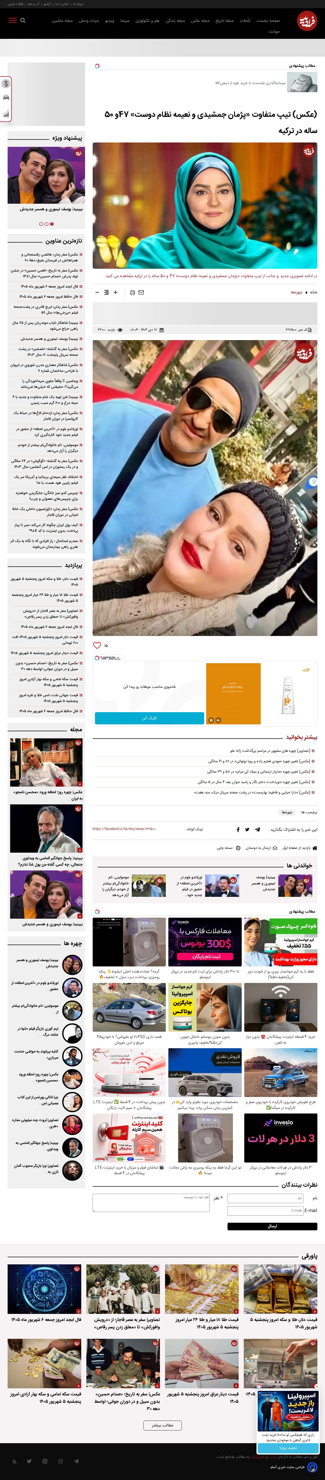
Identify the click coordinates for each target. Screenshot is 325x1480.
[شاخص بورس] (6, 115)
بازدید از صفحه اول (297, 848)
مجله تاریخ (225, 21)
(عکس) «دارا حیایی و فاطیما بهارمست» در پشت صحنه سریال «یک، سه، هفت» (252, 793)
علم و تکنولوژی (148, 21)
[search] (22, 21)
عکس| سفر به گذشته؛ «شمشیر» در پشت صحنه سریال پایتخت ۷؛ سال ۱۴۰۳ (48, 352)
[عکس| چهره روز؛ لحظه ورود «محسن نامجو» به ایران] (46, 762)
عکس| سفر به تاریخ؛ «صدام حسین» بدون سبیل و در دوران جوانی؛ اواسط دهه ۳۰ (46, 666)
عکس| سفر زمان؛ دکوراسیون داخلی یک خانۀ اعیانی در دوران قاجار (45, 512)
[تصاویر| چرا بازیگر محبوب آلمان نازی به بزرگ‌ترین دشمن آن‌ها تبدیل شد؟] (72, 1170)
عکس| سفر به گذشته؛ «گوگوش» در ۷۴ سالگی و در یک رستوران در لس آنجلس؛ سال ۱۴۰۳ (44, 464)
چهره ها (73, 943)
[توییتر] (247, 831)
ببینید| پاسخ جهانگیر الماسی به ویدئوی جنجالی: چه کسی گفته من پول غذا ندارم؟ (50, 861)
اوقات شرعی (15, 4)
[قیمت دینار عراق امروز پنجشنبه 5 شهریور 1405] (202, 1363)
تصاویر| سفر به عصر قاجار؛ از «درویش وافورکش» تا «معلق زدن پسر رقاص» (50, 614)
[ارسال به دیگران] (141, 293)
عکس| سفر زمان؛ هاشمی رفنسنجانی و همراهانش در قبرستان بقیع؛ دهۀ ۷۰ (49, 257)
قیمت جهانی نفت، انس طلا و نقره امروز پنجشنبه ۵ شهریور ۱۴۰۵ (48, 698)
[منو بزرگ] (13, 21)
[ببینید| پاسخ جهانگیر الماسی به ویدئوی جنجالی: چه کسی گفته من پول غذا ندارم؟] (46, 828)
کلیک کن (149, 718)
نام (315, 1198)
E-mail (310, 1210)
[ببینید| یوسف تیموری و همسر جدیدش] (295, 885)
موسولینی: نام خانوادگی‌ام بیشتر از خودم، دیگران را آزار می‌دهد (115, 886)
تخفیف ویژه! (288, 1448)
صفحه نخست (268, 21)
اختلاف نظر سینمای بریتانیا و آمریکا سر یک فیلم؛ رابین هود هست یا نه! (46, 480)
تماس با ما (62, 4)
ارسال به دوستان (258, 848)
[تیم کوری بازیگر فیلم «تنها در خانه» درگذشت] (72, 1033)
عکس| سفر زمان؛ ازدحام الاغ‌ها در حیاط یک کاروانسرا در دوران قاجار (45, 416)
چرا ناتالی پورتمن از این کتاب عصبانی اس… (37, 1100)
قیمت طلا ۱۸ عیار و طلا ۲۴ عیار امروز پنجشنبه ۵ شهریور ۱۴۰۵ (45, 598)
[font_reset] (106, 293)
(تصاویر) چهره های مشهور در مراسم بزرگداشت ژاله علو (270, 751)
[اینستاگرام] (60, 1462)
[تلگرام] (257, 831)
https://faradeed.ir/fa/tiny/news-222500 (124, 829)
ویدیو (109, 21)
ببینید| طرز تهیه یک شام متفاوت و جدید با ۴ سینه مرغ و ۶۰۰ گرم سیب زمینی (45, 400)
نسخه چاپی (224, 848)
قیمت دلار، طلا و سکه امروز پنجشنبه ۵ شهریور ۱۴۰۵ (44, 582)
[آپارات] (45, 1462)
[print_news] (132, 293)
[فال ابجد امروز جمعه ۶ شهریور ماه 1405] (44, 1289)
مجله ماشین (62, 21)
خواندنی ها (299, 866)
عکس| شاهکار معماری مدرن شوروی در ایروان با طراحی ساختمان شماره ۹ (44, 368)
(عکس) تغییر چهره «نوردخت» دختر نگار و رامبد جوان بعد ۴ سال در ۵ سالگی (254, 782)
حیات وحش (89, 21)
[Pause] (211, 720)
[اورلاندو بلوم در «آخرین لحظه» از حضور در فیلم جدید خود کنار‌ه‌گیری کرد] (222, 885)
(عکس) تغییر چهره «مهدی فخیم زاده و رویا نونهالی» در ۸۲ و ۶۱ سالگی (259, 761)
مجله (76, 730)
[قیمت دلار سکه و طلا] (6, 85)
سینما (124, 21)
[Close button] (317, 1386)
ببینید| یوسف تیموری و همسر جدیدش (263, 883)
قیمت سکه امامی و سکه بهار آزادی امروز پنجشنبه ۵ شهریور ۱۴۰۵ (48, 682)
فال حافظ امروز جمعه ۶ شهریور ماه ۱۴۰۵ (48, 297)
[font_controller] (115, 293)
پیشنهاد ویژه (67, 138)
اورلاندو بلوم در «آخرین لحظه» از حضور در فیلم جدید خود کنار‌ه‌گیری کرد (189, 889)
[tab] (52, 224)
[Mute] (218, 720)
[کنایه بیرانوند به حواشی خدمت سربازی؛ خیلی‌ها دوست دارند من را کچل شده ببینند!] (72, 1056)
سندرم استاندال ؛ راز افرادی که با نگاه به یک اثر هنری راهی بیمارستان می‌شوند (44, 544)
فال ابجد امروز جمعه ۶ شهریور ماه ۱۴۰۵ (49, 287)
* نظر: (217, 1198)
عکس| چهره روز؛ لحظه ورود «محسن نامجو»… (38, 1078)
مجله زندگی (175, 21)
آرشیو (47, 4)
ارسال (272, 1226)
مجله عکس (200, 21)
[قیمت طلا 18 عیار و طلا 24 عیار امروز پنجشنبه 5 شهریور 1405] (202, 1289)
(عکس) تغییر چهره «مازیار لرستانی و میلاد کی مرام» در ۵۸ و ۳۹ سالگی (258, 772)
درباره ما (78, 4)
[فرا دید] (307, 21)
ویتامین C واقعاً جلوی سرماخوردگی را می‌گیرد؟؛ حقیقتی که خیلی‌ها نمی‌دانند (49, 384)
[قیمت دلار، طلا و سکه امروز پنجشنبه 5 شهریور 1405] (280, 1289)
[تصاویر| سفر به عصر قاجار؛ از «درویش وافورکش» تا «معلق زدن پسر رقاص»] (123, 1289)
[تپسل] (97, 658)
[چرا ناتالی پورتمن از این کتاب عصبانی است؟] (72, 1102)
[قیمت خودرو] (6, 98)
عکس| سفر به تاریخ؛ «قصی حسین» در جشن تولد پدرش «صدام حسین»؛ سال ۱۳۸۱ (44, 273)
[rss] (15, 1462)
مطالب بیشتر (162, 1425)
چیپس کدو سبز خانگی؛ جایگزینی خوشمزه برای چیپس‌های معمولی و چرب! (47, 496)
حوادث (274, 31)
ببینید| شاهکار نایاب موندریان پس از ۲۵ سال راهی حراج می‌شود (45, 326)
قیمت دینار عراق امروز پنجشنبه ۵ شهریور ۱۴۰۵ (44, 653)
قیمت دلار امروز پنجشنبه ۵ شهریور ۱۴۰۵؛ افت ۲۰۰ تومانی (45, 640)
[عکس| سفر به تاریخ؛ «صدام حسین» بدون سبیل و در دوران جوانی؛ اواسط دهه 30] (123, 1363)
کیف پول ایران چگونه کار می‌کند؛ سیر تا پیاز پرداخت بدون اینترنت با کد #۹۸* (46, 528)
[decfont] (97, 293)
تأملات (245, 21)
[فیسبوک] (238, 831)
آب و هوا (33, 4)
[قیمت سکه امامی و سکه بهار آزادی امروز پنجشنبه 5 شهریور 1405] (44, 1363)
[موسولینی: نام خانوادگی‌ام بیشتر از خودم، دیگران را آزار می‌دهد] (149, 885)
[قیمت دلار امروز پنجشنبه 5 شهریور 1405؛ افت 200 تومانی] (280, 1363)
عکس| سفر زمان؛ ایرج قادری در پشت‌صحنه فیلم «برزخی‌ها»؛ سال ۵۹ (45, 310)
